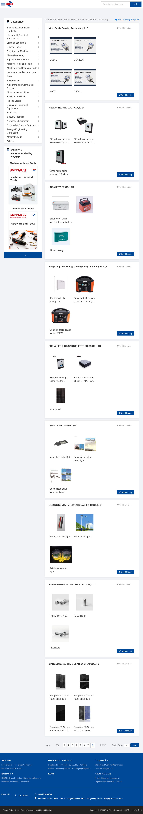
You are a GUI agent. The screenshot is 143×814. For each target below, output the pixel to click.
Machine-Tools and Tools (19, 64)
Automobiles (13, 80)
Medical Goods (14, 137)
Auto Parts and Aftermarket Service (20, 86)
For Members (6, 765)
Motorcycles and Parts (18, 92)
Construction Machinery (18, 51)
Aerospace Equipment (18, 121)
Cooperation (102, 760)
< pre (47, 745)
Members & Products (60, 760)
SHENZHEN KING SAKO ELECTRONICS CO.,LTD (75, 346)
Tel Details (23, 795)
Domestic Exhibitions (10, 782)
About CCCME (103, 773)
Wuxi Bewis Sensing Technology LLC (69, 28)
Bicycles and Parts (16, 96)
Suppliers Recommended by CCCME (63, 765)
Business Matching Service (59, 768)
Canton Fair (24, 782)
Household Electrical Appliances (17, 37)
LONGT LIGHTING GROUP (63, 425)
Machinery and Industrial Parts (22, 68)
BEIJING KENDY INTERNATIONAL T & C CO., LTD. (75, 505)
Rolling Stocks (14, 101)
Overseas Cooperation (104, 768)
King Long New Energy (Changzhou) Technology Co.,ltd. (79, 266)
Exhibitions (7, 773)
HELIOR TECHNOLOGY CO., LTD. (66, 108)
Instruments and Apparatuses (21, 72)
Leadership (114, 778)
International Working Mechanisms (109, 765)
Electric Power (14, 47)
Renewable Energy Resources (22, 125)
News (51, 773)
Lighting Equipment (16, 43)
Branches (105, 778)
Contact (119, 782)
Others (10, 141)
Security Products (15, 117)
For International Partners (11, 768)
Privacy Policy (8, 810)
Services (6, 760)
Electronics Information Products (18, 29)
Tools (9, 76)
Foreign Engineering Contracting (17, 131)
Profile (97, 778)
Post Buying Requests (81, 768)
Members (83, 765)
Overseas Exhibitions (32, 778)
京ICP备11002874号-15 (132, 810)
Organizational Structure (104, 782)
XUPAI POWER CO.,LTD (61, 187)
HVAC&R (11, 112)
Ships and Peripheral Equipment (17, 107)
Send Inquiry (126, 95)
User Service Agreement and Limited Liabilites (34, 810)
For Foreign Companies (23, 765)
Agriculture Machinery (18, 59)
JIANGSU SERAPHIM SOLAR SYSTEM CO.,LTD (74, 664)
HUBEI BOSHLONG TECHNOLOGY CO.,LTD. (72, 584)
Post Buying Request (128, 19)
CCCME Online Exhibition (11, 778)
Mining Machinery (16, 55)
